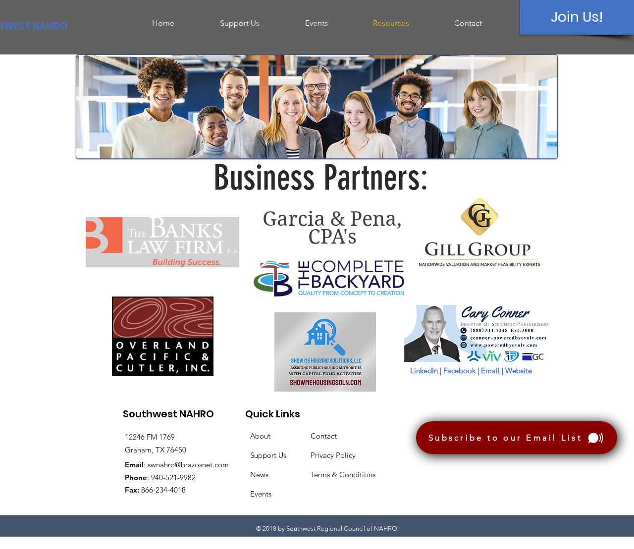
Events (260, 494)
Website (518, 370)
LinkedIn (424, 370)
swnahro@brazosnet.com (188, 464)
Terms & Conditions (343, 474)
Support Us (268, 455)
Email (490, 370)
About (260, 436)
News (259, 474)
